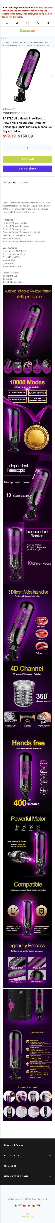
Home (3, 38)
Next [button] (52, 75)
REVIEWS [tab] (24, 183)
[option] (27, 75)
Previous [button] (2, 75)
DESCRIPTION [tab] (9, 183)
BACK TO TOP (27, 1217)
